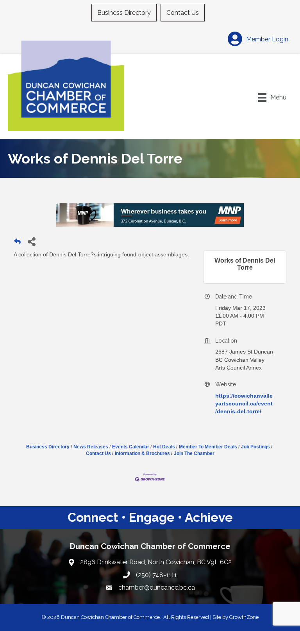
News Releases (90, 447)
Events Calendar (130, 447)
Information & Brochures (142, 453)
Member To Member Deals (208, 447)
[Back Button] (17, 243)
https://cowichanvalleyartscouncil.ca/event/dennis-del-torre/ (244, 404)
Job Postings (255, 447)
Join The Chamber (194, 453)
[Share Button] (31, 241)
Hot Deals (164, 447)
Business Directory (124, 12)
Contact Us (182, 12)
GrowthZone (244, 617)
